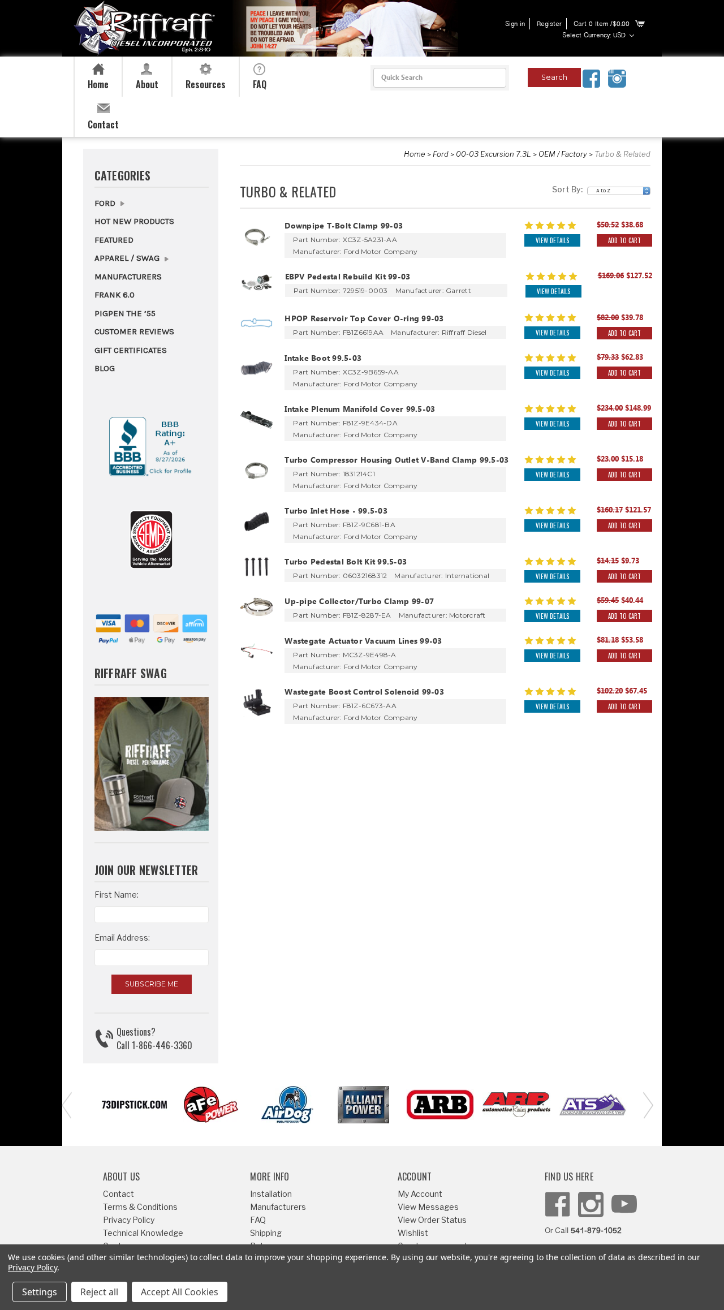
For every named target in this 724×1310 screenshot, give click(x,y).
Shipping (266, 1233)
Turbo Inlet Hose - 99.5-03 (336, 512)
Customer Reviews (134, 331)
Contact (118, 1194)
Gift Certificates (130, 350)
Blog (104, 368)
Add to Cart (624, 240)
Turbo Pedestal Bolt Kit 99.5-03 (346, 563)
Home (414, 153)
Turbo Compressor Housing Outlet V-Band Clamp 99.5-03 (396, 461)
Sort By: (567, 189)
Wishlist (413, 1233)
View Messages (428, 1207)
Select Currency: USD (595, 35)
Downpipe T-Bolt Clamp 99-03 (344, 227)
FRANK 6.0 (114, 295)
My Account (420, 1194)
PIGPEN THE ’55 (125, 313)
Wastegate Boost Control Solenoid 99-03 (364, 693)
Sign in (515, 24)
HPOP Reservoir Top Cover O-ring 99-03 (364, 320)
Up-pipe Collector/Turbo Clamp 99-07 (359, 603)
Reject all (99, 1292)
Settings (39, 1292)
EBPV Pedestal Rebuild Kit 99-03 (348, 278)
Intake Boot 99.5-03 (323, 359)
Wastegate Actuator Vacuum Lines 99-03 (363, 642)
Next (645, 1104)
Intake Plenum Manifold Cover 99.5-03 (360, 410)
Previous (65, 1104)
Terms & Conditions (140, 1207)
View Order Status (432, 1220)
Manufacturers (128, 277)
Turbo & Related (622, 153)
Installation (271, 1194)
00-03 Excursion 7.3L (493, 153)
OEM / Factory (562, 153)
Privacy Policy (128, 1220)
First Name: (116, 894)
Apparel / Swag (128, 258)
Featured (113, 240)
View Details (552, 240)
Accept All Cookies (179, 1292)
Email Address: (122, 937)
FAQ (258, 1220)
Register (549, 24)
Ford (441, 153)
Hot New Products (134, 221)
